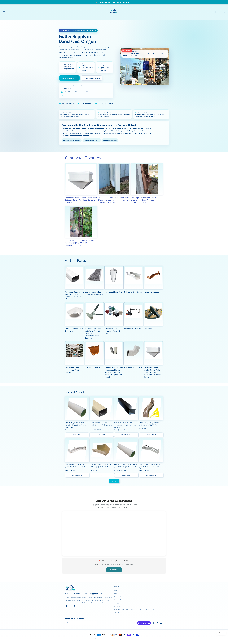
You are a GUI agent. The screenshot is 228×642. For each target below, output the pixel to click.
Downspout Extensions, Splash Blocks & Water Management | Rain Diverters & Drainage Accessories (114, 199)
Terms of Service (119, 603)
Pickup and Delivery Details (92, 140)
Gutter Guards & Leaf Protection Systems (93, 293)
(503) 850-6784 (68, 88)
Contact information (124, 638)
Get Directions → (114, 569)
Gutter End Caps (91, 368)
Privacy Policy (118, 597)
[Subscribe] (95, 623)
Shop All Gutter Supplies (110, 140)
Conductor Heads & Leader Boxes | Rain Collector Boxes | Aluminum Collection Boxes (81, 199)
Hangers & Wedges (151, 292)
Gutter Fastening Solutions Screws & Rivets (112, 330)
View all (114, 481)
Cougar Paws (149, 328)
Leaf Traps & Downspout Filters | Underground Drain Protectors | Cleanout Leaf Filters (144, 199)
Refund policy (87, 638)
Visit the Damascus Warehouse (71, 140)
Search (116, 590)
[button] (4, 12)
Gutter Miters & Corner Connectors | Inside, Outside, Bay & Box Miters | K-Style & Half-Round (113, 372)
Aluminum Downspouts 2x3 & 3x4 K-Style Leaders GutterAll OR (74, 294)
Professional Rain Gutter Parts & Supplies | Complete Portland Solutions (135, 609)
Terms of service (104, 638)
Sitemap (116, 612)
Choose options (77, 434)
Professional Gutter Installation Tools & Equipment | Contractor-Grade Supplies (93, 333)
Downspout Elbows (132, 368)
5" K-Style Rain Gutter (133, 292)
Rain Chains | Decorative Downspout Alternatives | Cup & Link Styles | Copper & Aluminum (79, 242)
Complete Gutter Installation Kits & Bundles (72, 370)
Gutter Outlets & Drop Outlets (74, 329)
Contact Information (120, 606)
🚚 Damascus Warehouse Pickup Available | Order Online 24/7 (114, 2)
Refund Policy (118, 600)
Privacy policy (95, 638)
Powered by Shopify (78, 638)
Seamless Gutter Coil (132, 328)
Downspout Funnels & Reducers (113, 293)
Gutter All (71, 638)
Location (116, 593)
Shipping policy (113, 638)
